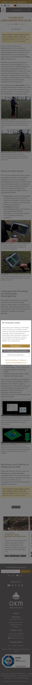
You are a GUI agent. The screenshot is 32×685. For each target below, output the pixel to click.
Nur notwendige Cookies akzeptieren (15, 351)
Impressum (23, 360)
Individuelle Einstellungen (15, 355)
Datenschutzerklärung (11, 360)
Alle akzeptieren (16, 346)
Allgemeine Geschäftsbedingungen (16, 362)
